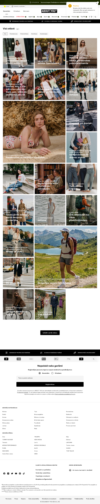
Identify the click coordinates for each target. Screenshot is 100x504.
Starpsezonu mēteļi (72, 420)
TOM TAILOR (70, 451)
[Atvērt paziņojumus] (85, 11)
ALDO (36, 448)
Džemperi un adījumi (72, 417)
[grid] (50, 179)
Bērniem (26, 11)
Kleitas (4, 411)
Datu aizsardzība (34, 499)
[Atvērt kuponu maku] (74, 11)
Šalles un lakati (70, 423)
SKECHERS (5, 451)
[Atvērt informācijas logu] (98, 2)
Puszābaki (37, 423)
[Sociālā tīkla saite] (4, 473)
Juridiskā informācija (65, 499)
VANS (36, 454)
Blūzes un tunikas (39, 417)
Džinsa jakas (6, 423)
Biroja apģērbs (38, 414)
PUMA (4, 448)
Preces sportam (71, 425)
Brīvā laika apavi (39, 420)
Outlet (7, 6)
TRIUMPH (37, 437)
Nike (67, 437)
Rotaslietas (69, 411)
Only (3, 437)
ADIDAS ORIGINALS (40, 445)
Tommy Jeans (70, 445)
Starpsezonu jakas (7, 420)
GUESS (68, 448)
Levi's (36, 442)
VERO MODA (38, 439)
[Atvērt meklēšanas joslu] (94, 17)
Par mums (8, 499)
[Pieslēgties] (79, 11)
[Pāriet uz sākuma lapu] (13, 466)
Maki (35, 428)
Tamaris (4, 442)
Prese (16, 499)
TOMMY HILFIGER (7, 439)
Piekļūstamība (79, 499)
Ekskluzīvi (69, 414)
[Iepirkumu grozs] (96, 11)
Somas (4, 417)
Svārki (4, 414)
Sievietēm (6, 11)
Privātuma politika (22, 392)
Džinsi (4, 428)
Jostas (4, 425)
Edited (68, 439)
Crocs (36, 451)
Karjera (23, 499)
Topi (35, 411)
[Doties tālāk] (91, 16)
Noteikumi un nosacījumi (49, 499)
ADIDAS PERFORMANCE (9, 445)
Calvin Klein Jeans (7, 454)
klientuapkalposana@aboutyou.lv (65, 394)
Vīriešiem (16, 11)
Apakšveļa (37, 425)
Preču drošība (90, 499)
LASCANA (69, 442)
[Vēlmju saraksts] (90, 11)
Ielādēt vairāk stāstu (50, 333)
